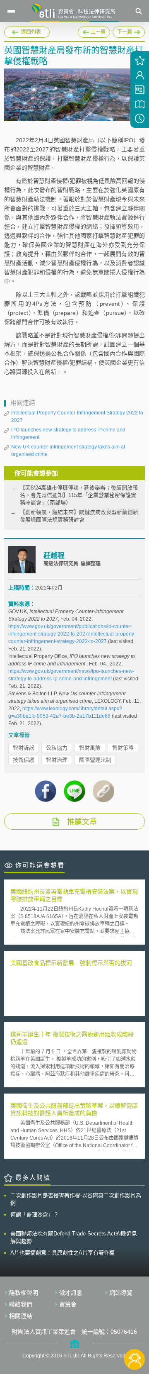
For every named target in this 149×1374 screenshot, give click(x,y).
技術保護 (23, 760)
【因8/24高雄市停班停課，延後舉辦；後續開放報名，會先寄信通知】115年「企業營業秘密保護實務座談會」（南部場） (79, 495)
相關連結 (20, 1316)
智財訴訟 (23, 748)
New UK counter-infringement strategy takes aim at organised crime (68, 450)
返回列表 (31, 32)
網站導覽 (120, 1292)
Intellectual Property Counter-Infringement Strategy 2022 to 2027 (77, 416)
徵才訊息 (70, 1292)
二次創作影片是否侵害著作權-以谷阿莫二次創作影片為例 (75, 1199)
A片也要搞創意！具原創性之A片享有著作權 (62, 1253)
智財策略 (123, 748)
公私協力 (56, 748)
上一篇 (94, 31)
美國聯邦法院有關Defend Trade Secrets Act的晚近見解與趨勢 (73, 1237)
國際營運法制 (95, 760)
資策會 (68, 1304)
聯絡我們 (20, 1304)
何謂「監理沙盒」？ (34, 1214)
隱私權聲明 (23, 1292)
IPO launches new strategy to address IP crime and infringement (68, 433)
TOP (134, 1332)
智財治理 (56, 760)
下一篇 (129, 31)
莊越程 (54, 556)
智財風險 (90, 748)
